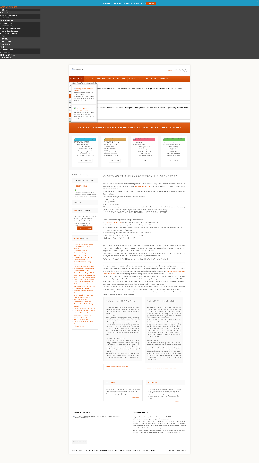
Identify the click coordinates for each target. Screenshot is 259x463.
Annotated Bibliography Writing (83, 244)
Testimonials (7, 55)
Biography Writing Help (81, 299)
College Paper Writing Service (83, 257)
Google (145, 450)
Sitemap (5, 10)
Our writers (6, 18)
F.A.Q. (4, 36)
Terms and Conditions (9, 34)
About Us (5, 12)
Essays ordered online (142, 186)
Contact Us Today (85, 228)
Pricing (4, 39)
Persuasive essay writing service (84, 279)
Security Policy (7, 23)
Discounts (5, 41)
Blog (2, 47)
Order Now (6, 57)
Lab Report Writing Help (81, 313)
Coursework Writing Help (81, 260)
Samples (5, 44)
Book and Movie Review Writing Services (161, 369)
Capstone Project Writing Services (84, 286)
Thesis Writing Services (81, 255)
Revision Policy (7, 26)
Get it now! (151, 3)
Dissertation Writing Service (82, 315)
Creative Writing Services (81, 271)
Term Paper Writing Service (82, 319)
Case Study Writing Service (82, 297)
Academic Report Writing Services (84, 268)
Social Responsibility (9, 15)
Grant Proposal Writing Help (82, 302)
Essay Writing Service (80, 251)
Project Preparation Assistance (83, 282)
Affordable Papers (79, 326)
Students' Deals (7, 50)
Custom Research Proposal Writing (84, 273)
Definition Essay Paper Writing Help (85, 275)
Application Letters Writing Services (84, 277)
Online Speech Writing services (117, 367)
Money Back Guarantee (10, 31)
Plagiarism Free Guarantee (11, 28)
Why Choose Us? (85, 160)
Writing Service (8, 7)
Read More (144, 161)
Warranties (6, 20)
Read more (135, 398)
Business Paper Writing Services (84, 266)
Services (152, 450)
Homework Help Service (81, 288)
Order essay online (80, 324)
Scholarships (6, 52)
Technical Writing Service (81, 284)
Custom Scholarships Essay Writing (84, 310)
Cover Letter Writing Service (82, 253)
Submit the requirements (113, 222)
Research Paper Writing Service (83, 322)
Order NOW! (115, 160)
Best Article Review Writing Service (84, 308)
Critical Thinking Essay (80, 317)
